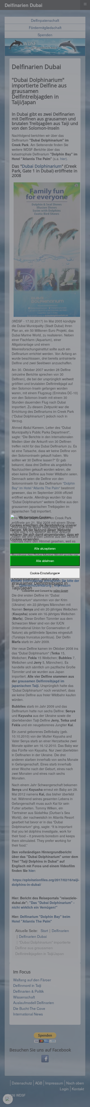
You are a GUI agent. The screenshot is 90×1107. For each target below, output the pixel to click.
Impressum (62, 585)
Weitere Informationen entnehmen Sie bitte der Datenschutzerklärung (45, 583)
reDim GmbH (60, 590)
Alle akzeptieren (45, 548)
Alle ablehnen (45, 560)
